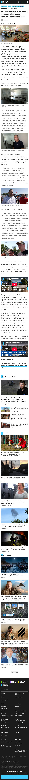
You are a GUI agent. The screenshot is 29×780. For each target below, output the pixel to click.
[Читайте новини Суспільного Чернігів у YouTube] (7, 762)
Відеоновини (4, 732)
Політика (3, 725)
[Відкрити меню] (28, 2)
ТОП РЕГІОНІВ (3, 6)
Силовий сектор (5, 723)
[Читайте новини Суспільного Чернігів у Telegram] (12, 762)
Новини (3, 693)
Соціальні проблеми (13, 8)
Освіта (17, 708)
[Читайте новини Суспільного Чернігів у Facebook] (2, 762)
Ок (14, 777)
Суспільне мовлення (6, 741)
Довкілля (3, 713)
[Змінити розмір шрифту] (27, 23)
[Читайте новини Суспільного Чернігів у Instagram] (4, 762)
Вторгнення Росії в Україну (18, 6)
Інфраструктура (19, 715)
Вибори (3, 711)
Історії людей (19, 723)
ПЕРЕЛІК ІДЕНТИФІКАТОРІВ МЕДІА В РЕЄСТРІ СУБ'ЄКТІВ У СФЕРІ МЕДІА (21, 751)
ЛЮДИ (9, 6)
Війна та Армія (4, 8)
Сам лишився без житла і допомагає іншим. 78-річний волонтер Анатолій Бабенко (14, 365)
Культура (17, 706)
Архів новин (18, 739)
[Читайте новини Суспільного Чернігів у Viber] (10, 762)
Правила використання (19, 742)
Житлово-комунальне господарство (7, 716)
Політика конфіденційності (6, 746)
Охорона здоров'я (20, 713)
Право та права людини (5, 720)
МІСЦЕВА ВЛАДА (19, 697)
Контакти (3, 739)
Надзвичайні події (20, 711)
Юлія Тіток (6, 20)
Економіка (4, 708)
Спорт (2, 730)
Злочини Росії (5, 727)
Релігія (17, 725)
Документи (18, 745)
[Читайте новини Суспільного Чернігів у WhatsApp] (15, 762)
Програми (3, 749)
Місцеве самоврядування (20, 720)
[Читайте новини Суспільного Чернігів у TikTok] (18, 762)
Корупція (17, 704)
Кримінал (3, 706)
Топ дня (17, 732)
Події (2, 704)
